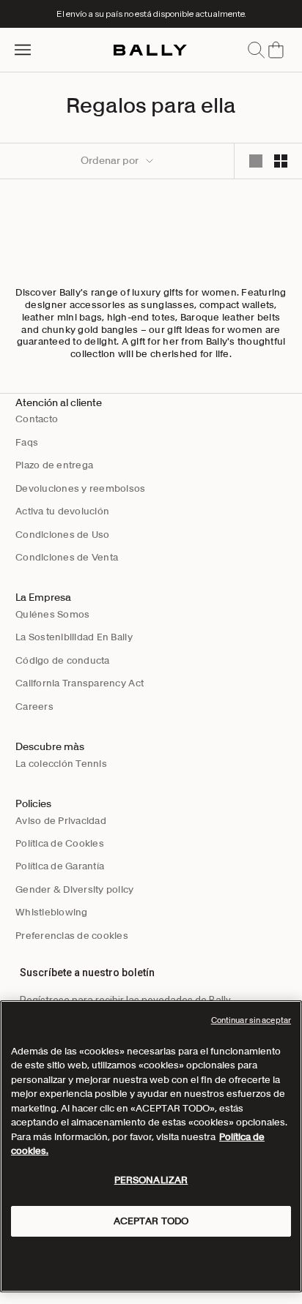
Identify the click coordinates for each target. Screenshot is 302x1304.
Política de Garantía (59, 866)
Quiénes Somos (52, 614)
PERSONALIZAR (151, 1180)
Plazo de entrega (54, 465)
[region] (151, 1146)
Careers (34, 706)
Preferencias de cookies (71, 935)
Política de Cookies (59, 843)
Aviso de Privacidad (60, 820)
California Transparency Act (79, 683)
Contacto (36, 419)
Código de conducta (62, 660)
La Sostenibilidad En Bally (74, 637)
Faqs (26, 442)
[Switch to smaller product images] (280, 161)
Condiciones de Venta (66, 557)
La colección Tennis (61, 763)
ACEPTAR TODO (151, 1221)
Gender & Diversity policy (74, 889)
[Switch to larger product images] (255, 161)
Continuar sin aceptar (251, 1020)
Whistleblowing (51, 912)
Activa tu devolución (62, 511)
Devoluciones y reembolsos (80, 488)
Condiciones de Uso (62, 534)
